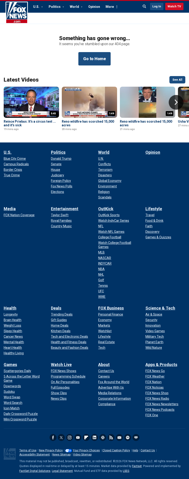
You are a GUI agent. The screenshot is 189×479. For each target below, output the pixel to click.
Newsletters (119, 437)
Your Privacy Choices (86, 450)
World (75, 7)
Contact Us (148, 450)
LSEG (126, 471)
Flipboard (86, 437)
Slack (102, 437)
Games (10, 364)
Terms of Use (27, 450)
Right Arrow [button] (176, 102)
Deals (56, 308)
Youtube (77, 437)
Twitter (61, 437)
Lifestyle (153, 208)
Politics (55, 7)
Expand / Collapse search (144, 6)
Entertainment (64, 208)
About (104, 364)
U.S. (36, 7)
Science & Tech (160, 308)
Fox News (17, 13)
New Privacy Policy (51, 450)
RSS (111, 437)
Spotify (127, 437)
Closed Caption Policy (116, 450)
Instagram (69, 437)
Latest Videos (21, 80)
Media (10, 208)
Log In (156, 6)
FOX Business (111, 308)
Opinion (94, 7)
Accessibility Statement (34, 454)
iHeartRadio (136, 437)
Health (10, 308)
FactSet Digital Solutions (34, 471)
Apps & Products (161, 364)
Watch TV (174, 6)
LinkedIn (94, 437)
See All (177, 79)
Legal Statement (62, 471)
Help (135, 450)
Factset (137, 466)
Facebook (53, 437)
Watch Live (61, 364)
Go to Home (94, 58)
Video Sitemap (82, 454)
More (110, 7)
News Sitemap (61, 454)
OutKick (105, 208)
